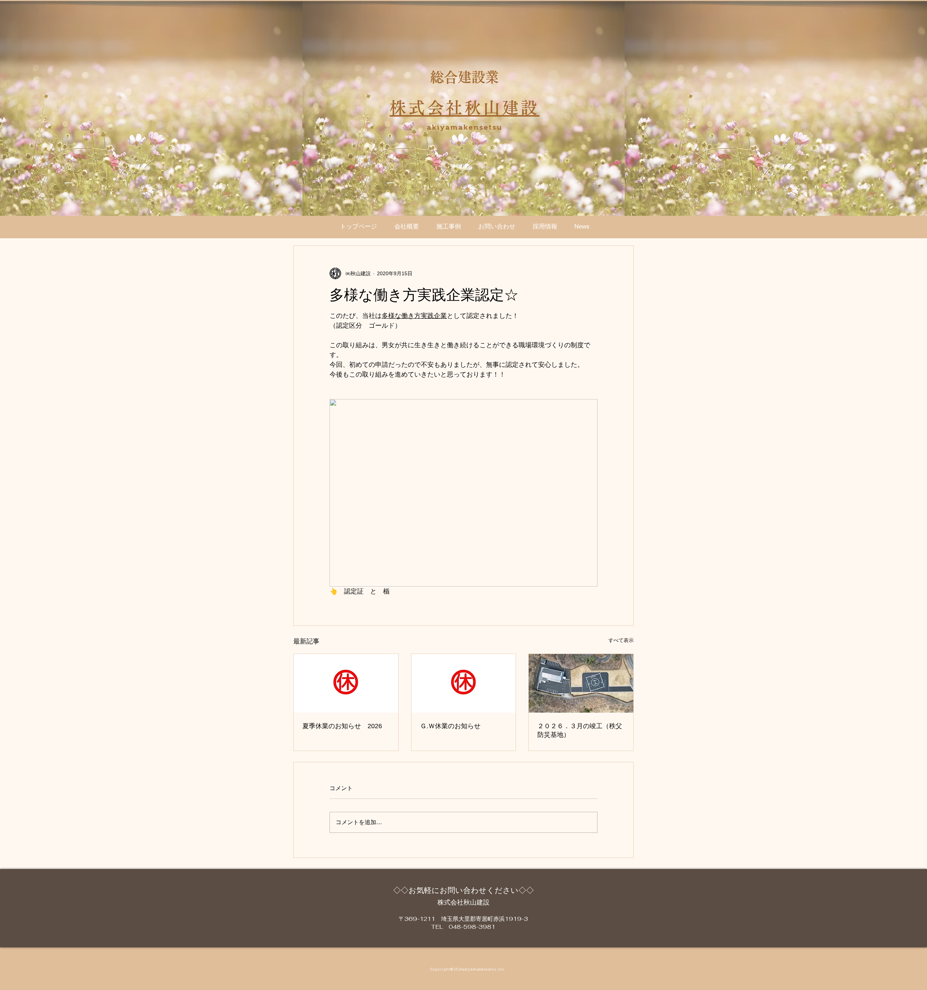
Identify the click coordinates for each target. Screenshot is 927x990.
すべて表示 (621, 640)
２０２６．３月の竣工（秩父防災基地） (579, 730)
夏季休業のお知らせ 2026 (342, 726)
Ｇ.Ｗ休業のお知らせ (450, 726)
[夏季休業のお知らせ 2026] (346, 683)
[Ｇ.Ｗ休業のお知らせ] (463, 683)
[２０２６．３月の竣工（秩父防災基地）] (581, 683)
